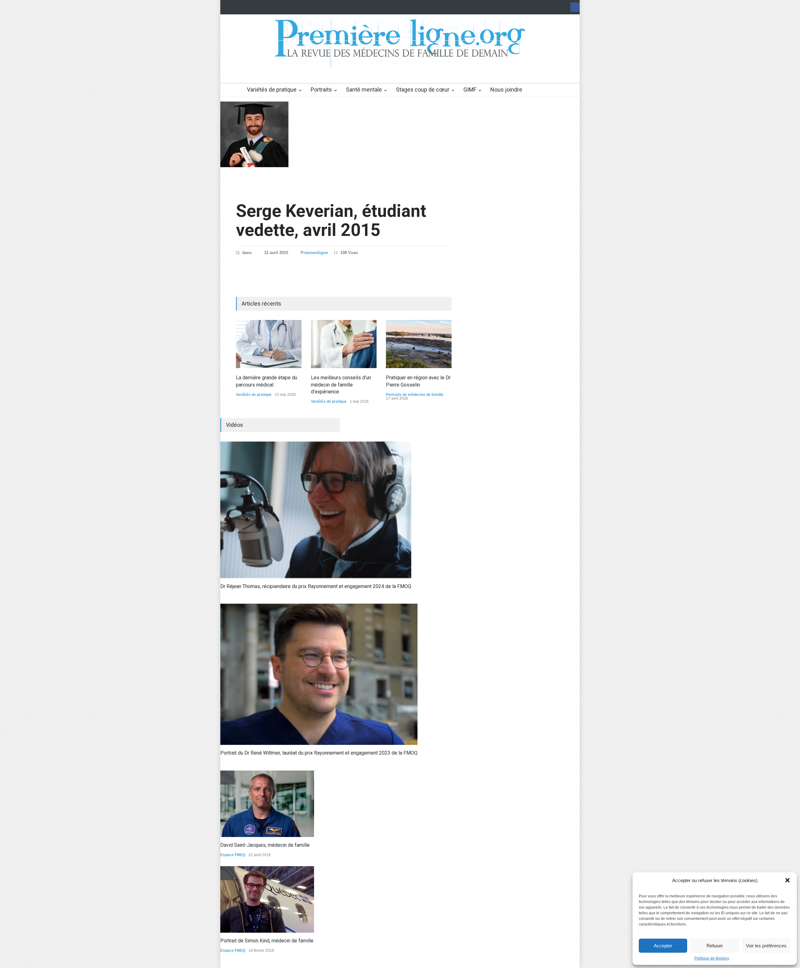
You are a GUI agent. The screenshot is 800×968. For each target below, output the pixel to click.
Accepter (663, 945)
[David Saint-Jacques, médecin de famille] (267, 804)
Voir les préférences (766, 945)
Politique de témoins (711, 958)
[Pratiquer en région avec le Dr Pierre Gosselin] (419, 344)
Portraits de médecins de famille (414, 394)
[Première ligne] (400, 58)
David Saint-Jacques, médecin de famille (265, 845)
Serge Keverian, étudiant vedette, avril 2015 (331, 220)
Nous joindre (506, 89)
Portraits (321, 89)
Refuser (715, 945)
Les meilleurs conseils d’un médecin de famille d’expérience (341, 385)
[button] (787, 880)
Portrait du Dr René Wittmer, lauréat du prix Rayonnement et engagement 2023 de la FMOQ (319, 753)
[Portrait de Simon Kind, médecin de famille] (267, 899)
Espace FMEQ (232, 855)
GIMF (469, 89)
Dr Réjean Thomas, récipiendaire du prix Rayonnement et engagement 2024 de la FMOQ (315, 586)
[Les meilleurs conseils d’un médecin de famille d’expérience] (344, 344)
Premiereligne (314, 252)
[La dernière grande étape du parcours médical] (269, 344)
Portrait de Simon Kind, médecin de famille (266, 941)
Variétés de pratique (272, 89)
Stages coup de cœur (422, 89)
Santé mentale (364, 89)
